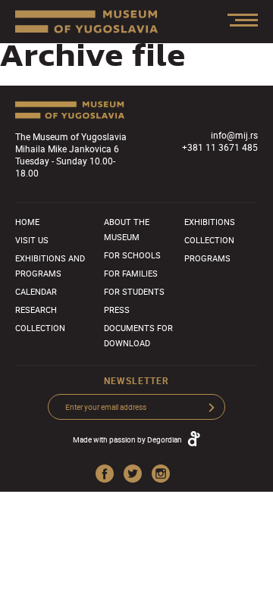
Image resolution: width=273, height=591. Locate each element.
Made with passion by (127, 439)
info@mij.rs (234, 135)
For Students (134, 291)
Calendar (36, 291)
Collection (40, 327)
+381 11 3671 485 (220, 147)
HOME (27, 221)
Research (36, 309)
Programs (207, 258)
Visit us (32, 239)
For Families (131, 273)
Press (117, 309)
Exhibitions (209, 221)
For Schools (132, 255)
